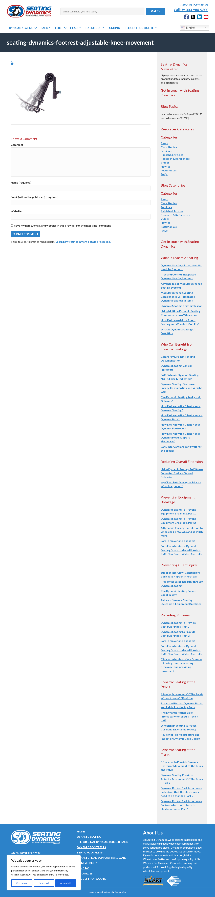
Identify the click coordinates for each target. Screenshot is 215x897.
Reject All (44, 883)
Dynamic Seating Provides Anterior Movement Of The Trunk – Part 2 (182, 778)
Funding (83, 868)
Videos (165, 162)
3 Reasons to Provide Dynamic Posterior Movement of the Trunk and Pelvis (182, 765)
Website (16, 211)
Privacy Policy (119, 892)
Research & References (175, 158)
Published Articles (172, 154)
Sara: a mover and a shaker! (178, 540)
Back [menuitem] (44, 27)
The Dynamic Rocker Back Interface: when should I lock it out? (179, 716)
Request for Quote (91, 878)
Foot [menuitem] (59, 27)
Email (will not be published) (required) (34, 196)
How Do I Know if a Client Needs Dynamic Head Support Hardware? (181, 437)
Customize (22, 883)
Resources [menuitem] (92, 27)
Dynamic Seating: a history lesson (181, 305)
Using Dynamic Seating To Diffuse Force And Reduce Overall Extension (182, 473)
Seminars (166, 150)
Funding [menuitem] (114, 27)
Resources (85, 873)
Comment (17, 144)
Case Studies (169, 147)
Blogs (164, 143)
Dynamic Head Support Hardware (101, 857)
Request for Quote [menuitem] (139, 27)
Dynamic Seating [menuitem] (21, 27)
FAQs (164, 174)
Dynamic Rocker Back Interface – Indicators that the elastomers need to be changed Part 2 (181, 791)
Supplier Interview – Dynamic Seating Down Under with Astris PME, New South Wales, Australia (181, 549)
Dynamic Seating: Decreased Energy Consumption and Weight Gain (181, 387)
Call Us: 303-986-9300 (191, 10)
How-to (165, 166)
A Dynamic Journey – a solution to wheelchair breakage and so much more (182, 531)
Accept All (65, 883)
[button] (155, 11)
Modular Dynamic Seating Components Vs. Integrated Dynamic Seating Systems (178, 296)
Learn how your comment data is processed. (83, 241)
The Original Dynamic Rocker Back (102, 841)
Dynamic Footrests (91, 847)
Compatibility (87, 862)
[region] (44, 872)
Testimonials (169, 170)
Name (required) (21, 182)
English (190, 27)
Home (81, 831)
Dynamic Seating (89, 836)
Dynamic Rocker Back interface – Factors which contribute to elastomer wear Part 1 (181, 805)
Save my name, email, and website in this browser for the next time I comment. (63, 225)
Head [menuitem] (74, 27)
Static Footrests (90, 852)
